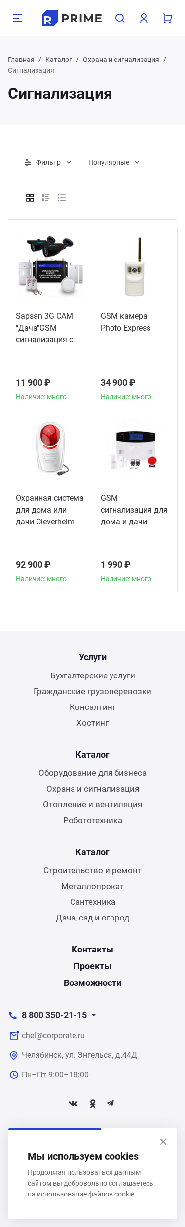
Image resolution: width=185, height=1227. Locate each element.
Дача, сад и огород (92, 917)
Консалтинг (93, 707)
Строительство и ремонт (92, 870)
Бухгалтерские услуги (92, 675)
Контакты (92, 949)
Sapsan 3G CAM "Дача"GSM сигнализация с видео (44, 329)
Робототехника (92, 820)
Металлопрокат (92, 886)
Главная (21, 59)
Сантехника (92, 902)
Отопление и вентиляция (92, 804)
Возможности (92, 983)
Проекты (92, 966)
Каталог (58, 59)
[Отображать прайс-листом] (62, 198)
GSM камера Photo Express (125, 322)
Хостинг (92, 723)
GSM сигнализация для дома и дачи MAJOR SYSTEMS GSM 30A (134, 511)
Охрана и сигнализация (121, 59)
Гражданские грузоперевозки (92, 691)
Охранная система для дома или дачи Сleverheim (50, 509)
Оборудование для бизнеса (92, 773)
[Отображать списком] (46, 198)
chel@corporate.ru (53, 1035)
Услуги (93, 657)
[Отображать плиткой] (30, 198)
